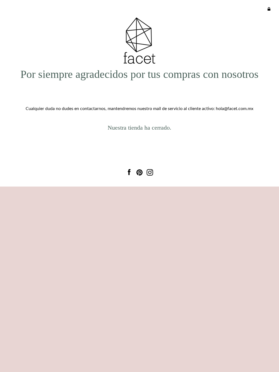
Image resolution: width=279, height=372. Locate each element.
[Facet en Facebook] (129, 171)
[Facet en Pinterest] (139, 171)
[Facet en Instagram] (150, 171)
